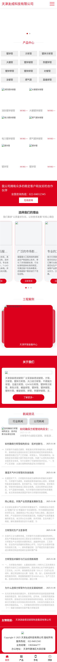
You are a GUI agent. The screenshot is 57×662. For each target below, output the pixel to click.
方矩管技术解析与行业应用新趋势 (21, 559)
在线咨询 (28, 200)
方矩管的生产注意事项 (16, 530)
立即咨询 (28, 281)
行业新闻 (18, 421)
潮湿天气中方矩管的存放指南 (19, 472)
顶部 (50, 660)
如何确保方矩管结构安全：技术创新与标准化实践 (37, 429)
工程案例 (28, 299)
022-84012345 (37, 194)
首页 (7, 660)
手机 (36, 660)
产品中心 (28, 42)
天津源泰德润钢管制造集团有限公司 (33, 620)
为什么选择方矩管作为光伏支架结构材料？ (25, 588)
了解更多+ (28, 397)
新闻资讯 (28, 414)
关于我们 (28, 362)
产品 (21, 660)
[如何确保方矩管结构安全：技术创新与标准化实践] (10, 432)
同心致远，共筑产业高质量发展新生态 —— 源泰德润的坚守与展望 (25, 501)
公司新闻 (39, 421)
